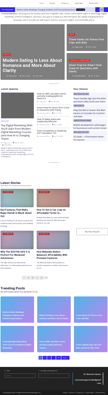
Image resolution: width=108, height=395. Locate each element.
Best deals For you (81, 94)
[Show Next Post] (106, 9)
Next (64, 358)
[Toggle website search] (103, 3)
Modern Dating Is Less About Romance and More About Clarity (32, 65)
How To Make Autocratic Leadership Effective (49, 120)
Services (72, 392)
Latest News (90, 392)
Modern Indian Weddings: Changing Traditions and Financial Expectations (13, 315)
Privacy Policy (100, 392)
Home (65, 392)
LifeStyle (6, 54)
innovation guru (80, 76)
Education (5, 121)
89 (58, 358)
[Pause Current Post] (102, 9)
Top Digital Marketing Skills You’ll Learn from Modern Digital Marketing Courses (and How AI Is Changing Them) (16, 131)
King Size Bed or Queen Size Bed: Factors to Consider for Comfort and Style (89, 113)
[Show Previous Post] (97, 9)
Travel (72, 34)
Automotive (8, 192)
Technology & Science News (79, 60)
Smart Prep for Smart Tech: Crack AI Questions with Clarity (85, 68)
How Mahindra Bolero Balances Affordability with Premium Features (52, 254)
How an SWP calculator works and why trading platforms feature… (52, 345)
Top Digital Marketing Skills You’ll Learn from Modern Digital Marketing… (17, 345)
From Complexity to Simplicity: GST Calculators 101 (52, 131)
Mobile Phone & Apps (82, 120)
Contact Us (80, 392)
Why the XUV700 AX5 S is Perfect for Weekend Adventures (15, 254)
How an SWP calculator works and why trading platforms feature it (51, 96)
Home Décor (79, 106)
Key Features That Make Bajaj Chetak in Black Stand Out (16, 212)
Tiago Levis (13, 76)
